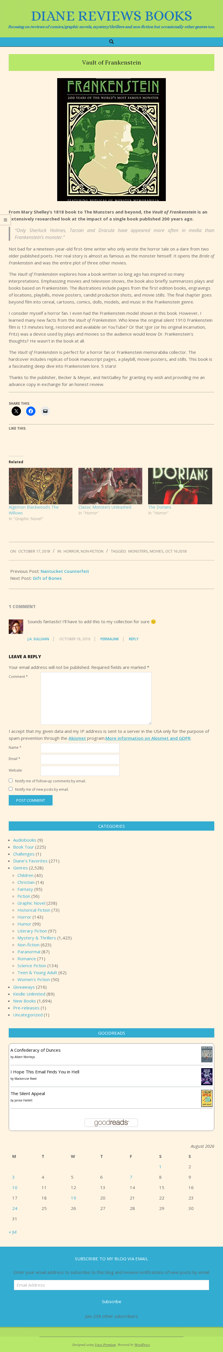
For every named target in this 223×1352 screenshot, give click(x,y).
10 (14, 1187)
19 (73, 1198)
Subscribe (111, 1301)
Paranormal (28, 951)
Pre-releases (26, 1008)
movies (156, 551)
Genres (20, 868)
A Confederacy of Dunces (35, 1050)
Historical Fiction (33, 910)
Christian (26, 882)
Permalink (109, 639)
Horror (71, 551)
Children (25, 875)
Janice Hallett (24, 1100)
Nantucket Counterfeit (65, 571)
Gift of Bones (47, 578)
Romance (26, 958)
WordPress (142, 1344)
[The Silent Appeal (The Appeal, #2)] (207, 1093)
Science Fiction (31, 965)
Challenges (24, 854)
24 (14, 1208)
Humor (24, 924)
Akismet (77, 738)
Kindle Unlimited (29, 994)
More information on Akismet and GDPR (147, 738)
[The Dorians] (180, 486)
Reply (134, 639)
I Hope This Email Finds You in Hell (44, 1072)
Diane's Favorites (30, 861)
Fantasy (25, 889)
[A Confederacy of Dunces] (207, 1050)
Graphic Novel (31, 903)
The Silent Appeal (27, 1093)
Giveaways (24, 987)
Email (14, 758)
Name (15, 747)
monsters (138, 551)
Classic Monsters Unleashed (104, 507)
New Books (24, 1001)
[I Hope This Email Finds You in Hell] (207, 1072)
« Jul (13, 1232)
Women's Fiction (33, 979)
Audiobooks (24, 840)
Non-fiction (92, 551)
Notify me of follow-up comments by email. (50, 781)
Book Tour (23, 847)
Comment (18, 676)
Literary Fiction (32, 931)
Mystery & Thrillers (36, 938)
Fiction (23, 896)
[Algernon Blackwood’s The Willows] (41, 486)
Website (15, 770)
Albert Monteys (25, 1057)
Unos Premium (105, 1344)
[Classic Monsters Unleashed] (110, 486)
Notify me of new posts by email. (42, 789)
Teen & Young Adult (37, 972)
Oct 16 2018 (175, 551)
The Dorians (159, 507)
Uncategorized (28, 1015)
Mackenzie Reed (26, 1079)
